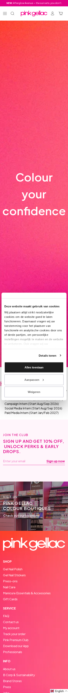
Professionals (12, 652)
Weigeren (34, 392)
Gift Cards (10, 599)
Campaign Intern (16, 404)
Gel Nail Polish (12, 569)
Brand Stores (12, 681)
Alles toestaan (34, 367)
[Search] (12, 13)
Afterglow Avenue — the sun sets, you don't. (34, 3)
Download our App (16, 646)
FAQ (6, 616)
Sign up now (55, 461)
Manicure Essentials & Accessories (27, 593)
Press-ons (10, 581)
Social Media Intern (18, 408)
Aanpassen (31, 379)
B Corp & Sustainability (19, 675)
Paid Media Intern (17, 413)
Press (7, 687)
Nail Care (9, 587)
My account (11, 628)
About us (9, 669)
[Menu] (5, 13)
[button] (59, 691)
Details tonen (47, 355)
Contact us (11, 622)
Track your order (14, 634)
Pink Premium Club (16, 640)
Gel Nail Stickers (14, 575)
